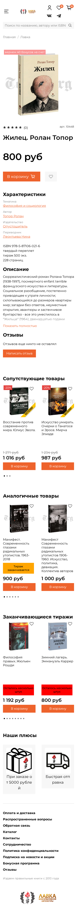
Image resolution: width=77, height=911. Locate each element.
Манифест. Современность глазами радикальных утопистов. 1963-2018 (16, 549)
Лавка (25, 37)
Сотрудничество (17, 844)
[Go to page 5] (15, 596)
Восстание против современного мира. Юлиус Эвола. (19, 426)
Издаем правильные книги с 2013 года (31, 878)
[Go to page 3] (9, 476)
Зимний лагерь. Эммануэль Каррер (57, 659)
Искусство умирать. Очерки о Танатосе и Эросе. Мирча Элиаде (57, 428)
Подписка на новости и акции (28, 857)
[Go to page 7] (21, 718)
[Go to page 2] (7, 476)
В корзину (19, 466)
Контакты (11, 838)
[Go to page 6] (18, 596)
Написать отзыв (19, 353)
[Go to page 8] (23, 718)
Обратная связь (16, 825)
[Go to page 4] (12, 596)
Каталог (10, 832)
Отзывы (10, 869)
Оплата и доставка (19, 813)
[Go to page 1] (4, 476)
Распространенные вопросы (27, 819)
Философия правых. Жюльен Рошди (16, 661)
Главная (9, 37)
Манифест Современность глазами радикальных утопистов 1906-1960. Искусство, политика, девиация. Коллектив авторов (57, 555)
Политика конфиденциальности (30, 851)
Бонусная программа (21, 863)
